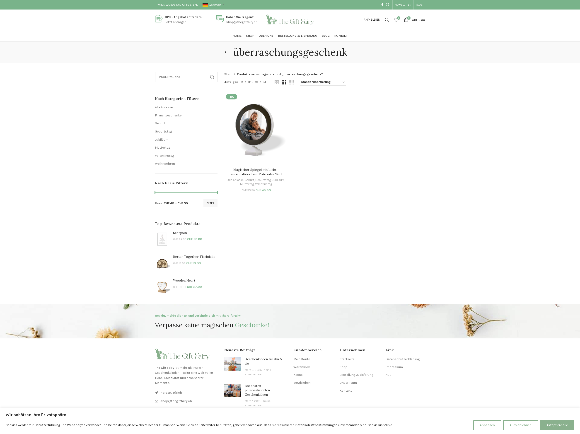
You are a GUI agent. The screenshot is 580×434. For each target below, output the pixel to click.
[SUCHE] (212, 77)
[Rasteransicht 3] (284, 82)
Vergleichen (302, 383)
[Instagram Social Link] (387, 5)
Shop (343, 367)
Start (228, 74)
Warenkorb (301, 367)
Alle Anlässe (164, 107)
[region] (290, 421)
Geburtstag (163, 131)
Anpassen (487, 425)
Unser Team (348, 383)
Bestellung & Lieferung (356, 375)
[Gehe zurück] (227, 52)
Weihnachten (165, 164)
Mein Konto (301, 359)
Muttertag (162, 147)
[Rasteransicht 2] (277, 82)
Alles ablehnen (521, 425)
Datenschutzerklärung (403, 359)
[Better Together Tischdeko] (162, 263)
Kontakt (346, 391)
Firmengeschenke (168, 115)
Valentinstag (164, 156)
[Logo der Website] (290, 19)
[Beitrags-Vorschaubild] (232, 366)
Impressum (394, 367)
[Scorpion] (162, 239)
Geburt (160, 123)
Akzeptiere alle (557, 425)
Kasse (297, 375)
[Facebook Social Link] (382, 5)
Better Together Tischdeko (194, 257)
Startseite (347, 359)
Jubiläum (161, 140)
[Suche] (387, 19)
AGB (389, 375)
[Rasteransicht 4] (291, 82)
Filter (210, 203)
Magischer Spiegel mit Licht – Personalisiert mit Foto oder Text (256, 172)
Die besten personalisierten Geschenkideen (257, 390)
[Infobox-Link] (179, 20)
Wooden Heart (184, 280)
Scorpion (180, 233)
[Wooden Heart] (162, 286)
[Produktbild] (256, 129)
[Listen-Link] (186, 401)
